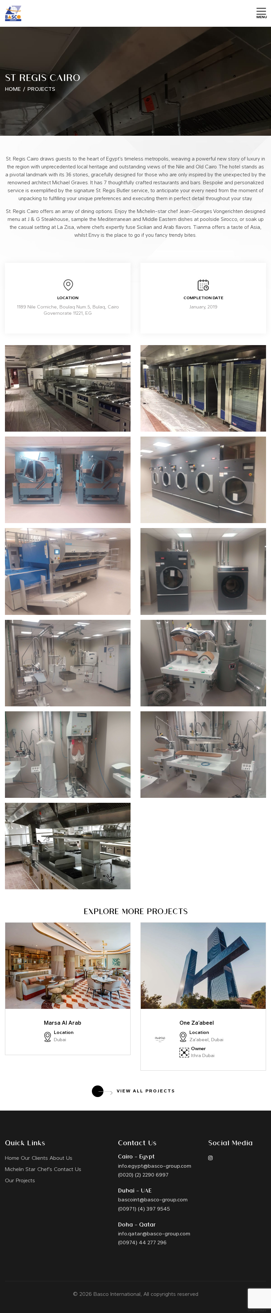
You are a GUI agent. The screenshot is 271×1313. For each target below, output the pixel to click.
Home (13, 89)
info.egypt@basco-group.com (154, 1166)
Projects (41, 89)
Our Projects (20, 1181)
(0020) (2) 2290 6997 (143, 1175)
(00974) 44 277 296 (142, 1243)
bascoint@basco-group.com (153, 1200)
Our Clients (34, 1158)
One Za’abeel (196, 1023)
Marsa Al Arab (62, 1023)
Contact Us (67, 1169)
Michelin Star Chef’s (28, 1169)
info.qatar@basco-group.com (154, 1234)
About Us (61, 1158)
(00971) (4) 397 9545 (144, 1209)
